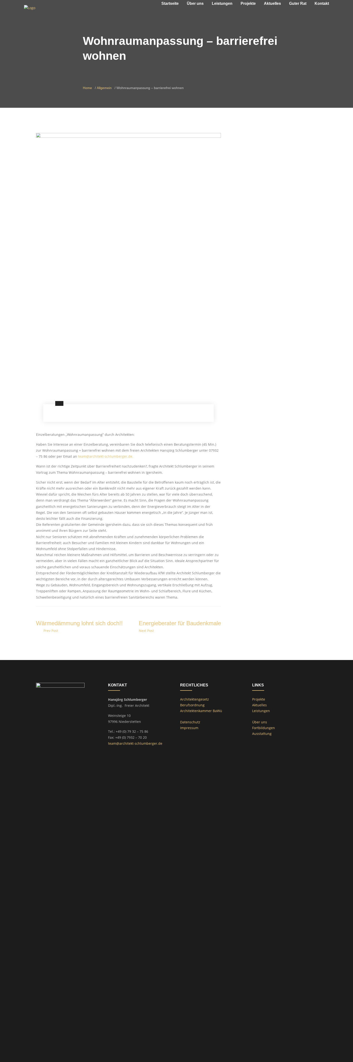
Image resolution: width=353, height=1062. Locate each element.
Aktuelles (259, 705)
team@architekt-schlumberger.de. (105, 456)
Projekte (258, 699)
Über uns (259, 722)
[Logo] (29, 7)
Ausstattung (262, 733)
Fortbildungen (263, 728)
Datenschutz (190, 722)
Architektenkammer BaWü (201, 710)
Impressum (189, 728)
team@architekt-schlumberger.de (135, 743)
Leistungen (261, 710)
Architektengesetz (194, 699)
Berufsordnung (192, 705)
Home (87, 88)
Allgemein (104, 88)
